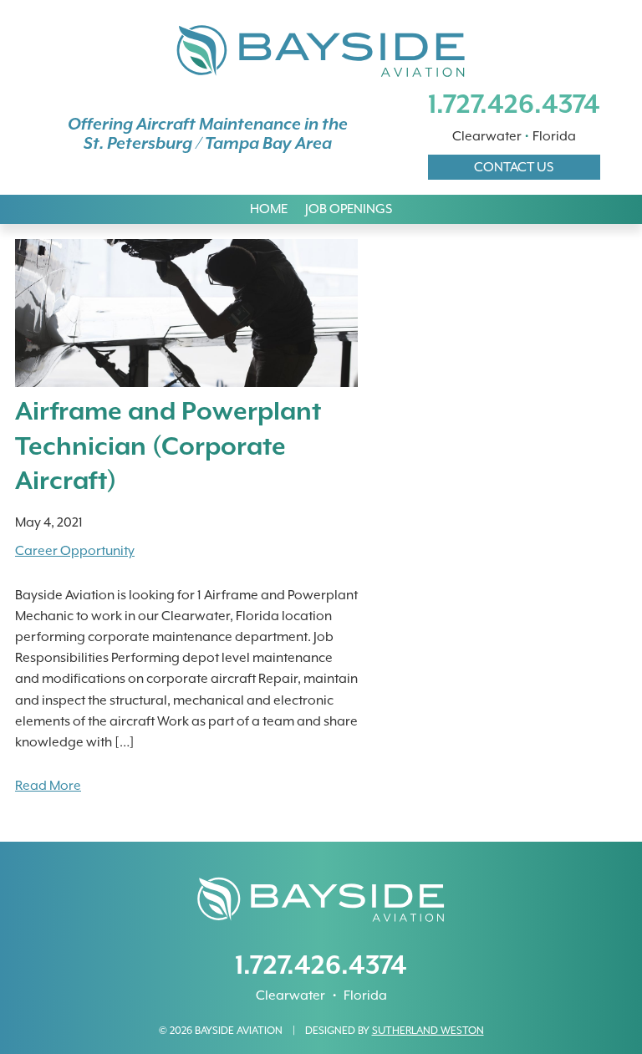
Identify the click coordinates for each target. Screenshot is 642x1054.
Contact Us (513, 167)
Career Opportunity (75, 550)
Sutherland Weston (428, 1030)
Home (269, 208)
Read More (48, 785)
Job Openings (348, 208)
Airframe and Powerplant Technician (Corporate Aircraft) (168, 445)
